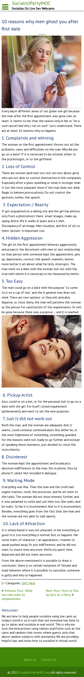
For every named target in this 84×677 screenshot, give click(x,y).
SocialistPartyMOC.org (34, 672)
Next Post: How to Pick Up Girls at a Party (62, 593)
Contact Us (48, 659)
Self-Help (28, 583)
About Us (30, 659)
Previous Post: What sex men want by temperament (17, 595)
